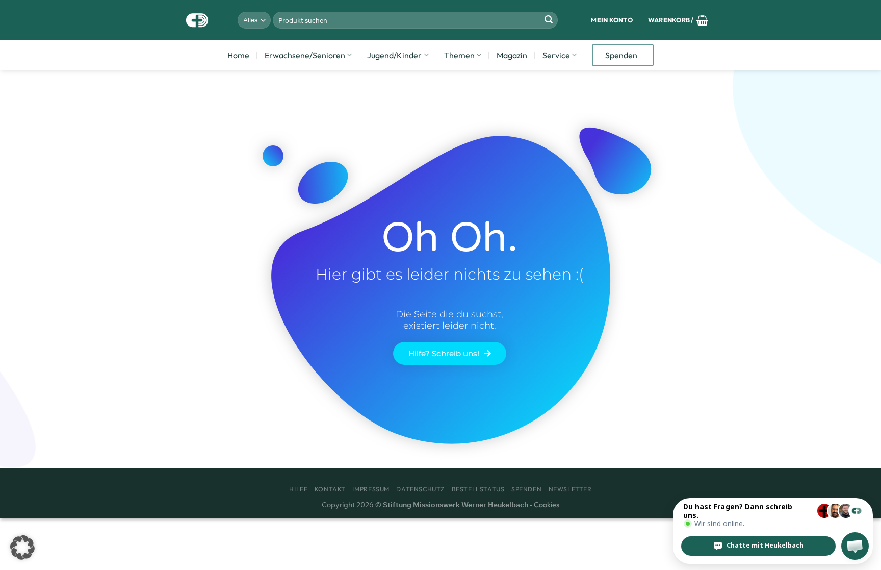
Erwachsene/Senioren (305, 55)
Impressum (371, 489)
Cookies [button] (546, 504)
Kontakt (330, 489)
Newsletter (570, 489)
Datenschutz (420, 489)
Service (556, 55)
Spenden (621, 55)
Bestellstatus (478, 489)
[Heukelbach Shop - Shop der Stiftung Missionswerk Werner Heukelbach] (197, 20)
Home (238, 55)
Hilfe (298, 489)
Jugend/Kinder (394, 55)
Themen (459, 55)
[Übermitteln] (548, 20)
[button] (22, 547)
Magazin (512, 55)
